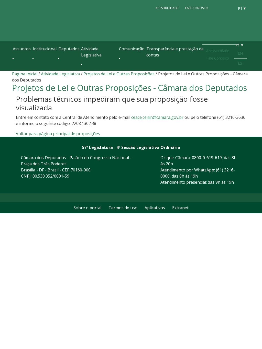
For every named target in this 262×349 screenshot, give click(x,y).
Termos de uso (122, 208)
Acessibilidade (167, 8)
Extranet (180, 208)
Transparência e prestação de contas (175, 52)
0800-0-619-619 (207, 157)
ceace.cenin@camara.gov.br (157, 117)
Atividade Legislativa (91, 52)
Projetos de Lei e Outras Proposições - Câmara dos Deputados (129, 87)
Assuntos (22, 49)
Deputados (69, 49)
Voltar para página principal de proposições (58, 133)
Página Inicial (24, 74)
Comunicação (132, 49)
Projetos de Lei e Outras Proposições (119, 74)
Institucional (45, 49)
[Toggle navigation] (15, 69)
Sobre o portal (87, 208)
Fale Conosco (196, 8)
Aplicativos (155, 208)
